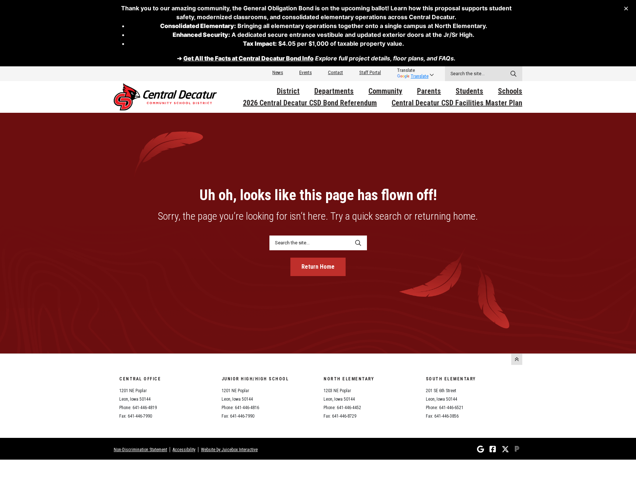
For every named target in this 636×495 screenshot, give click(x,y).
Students (469, 91)
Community (385, 91)
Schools (510, 91)
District (288, 91)
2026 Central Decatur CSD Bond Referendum (310, 102)
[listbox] (412, 70)
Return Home (318, 266)
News (277, 72)
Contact (335, 72)
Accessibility (184, 449)
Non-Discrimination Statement (140, 449)
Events (305, 72)
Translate (419, 76)
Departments (334, 91)
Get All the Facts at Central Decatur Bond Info (248, 58)
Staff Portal (370, 72)
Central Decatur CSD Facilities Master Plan (457, 102)
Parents (429, 91)
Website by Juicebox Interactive (229, 449)
